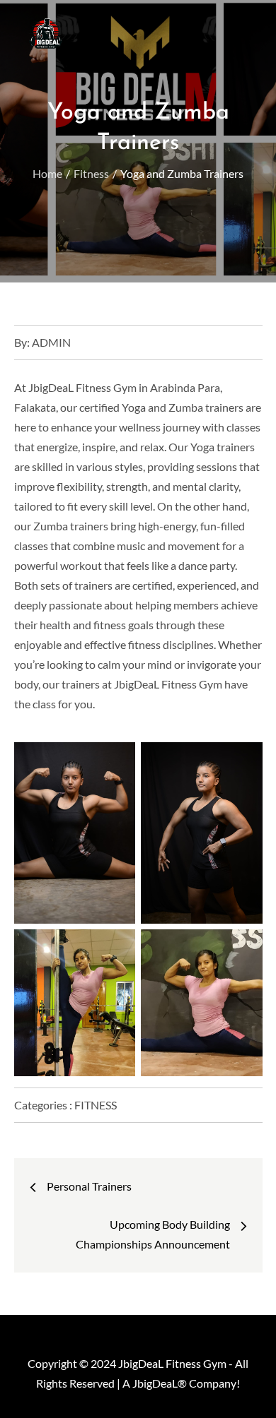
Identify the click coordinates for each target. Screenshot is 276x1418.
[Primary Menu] (234, 24)
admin (51, 342)
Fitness (95, 1105)
